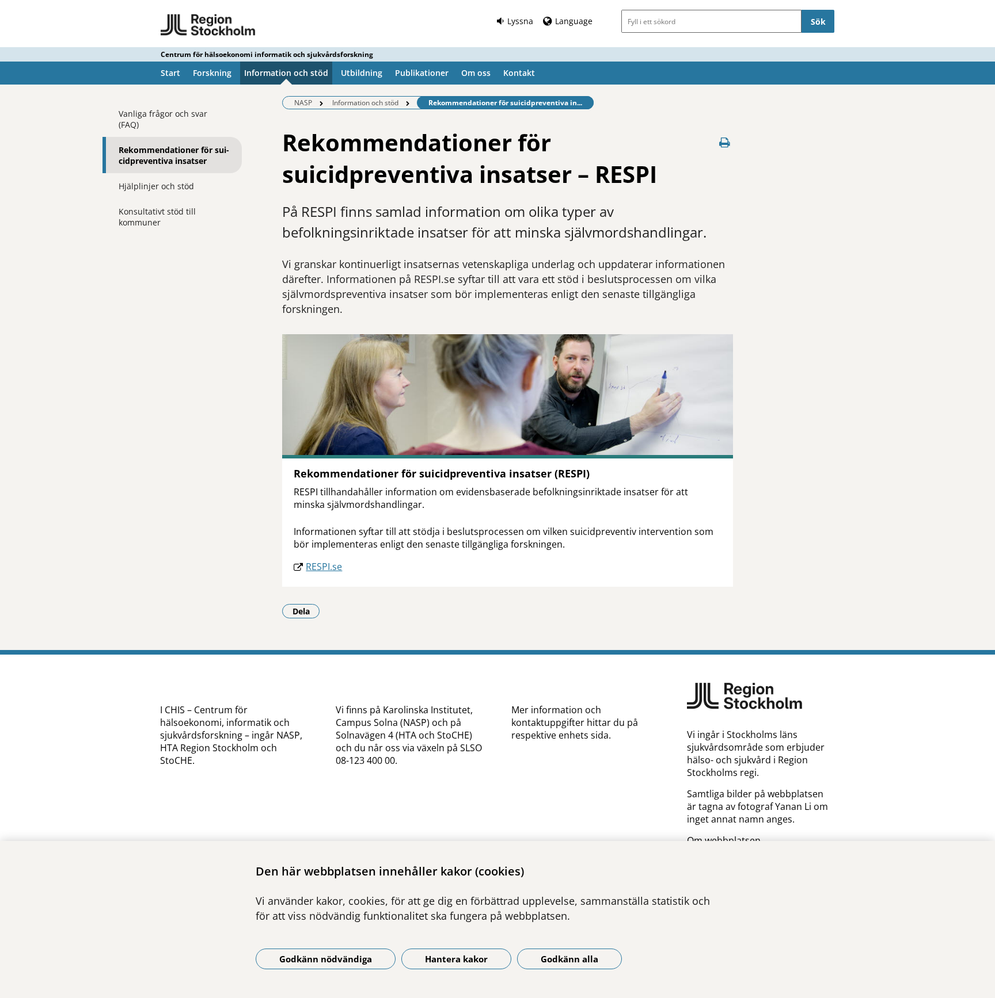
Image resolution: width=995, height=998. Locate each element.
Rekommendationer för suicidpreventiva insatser (174, 155)
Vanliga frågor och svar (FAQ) (163, 119)
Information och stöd (286, 72)
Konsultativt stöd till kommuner (157, 217)
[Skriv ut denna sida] (725, 142)
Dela (306, 611)
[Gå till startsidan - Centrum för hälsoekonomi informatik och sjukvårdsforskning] (208, 25)
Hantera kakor (456, 959)
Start (170, 72)
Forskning (212, 72)
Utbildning (361, 72)
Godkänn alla (569, 959)
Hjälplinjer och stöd (156, 186)
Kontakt (519, 72)
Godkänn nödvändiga (325, 959)
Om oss (476, 72)
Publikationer (422, 72)
